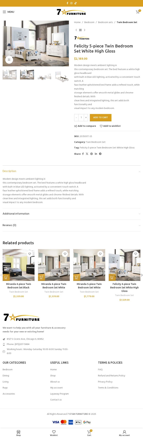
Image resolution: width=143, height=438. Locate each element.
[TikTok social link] (75, 3)
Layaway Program (59, 394)
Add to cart (100, 117)
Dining (6, 376)
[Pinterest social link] (91, 154)
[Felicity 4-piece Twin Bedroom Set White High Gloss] (125, 265)
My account (56, 388)
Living (6, 382)
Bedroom (89, 22)
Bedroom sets (105, 22)
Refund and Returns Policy (111, 376)
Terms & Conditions (108, 388)
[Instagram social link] (71, 3)
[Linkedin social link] (96, 154)
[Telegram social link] (100, 154)
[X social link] (87, 154)
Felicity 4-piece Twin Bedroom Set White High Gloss (124, 287)
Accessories (9, 394)
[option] (36, 63)
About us (55, 382)
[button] (6, 43)
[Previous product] (76, 30)
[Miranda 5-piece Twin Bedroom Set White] (89, 265)
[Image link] (22, 317)
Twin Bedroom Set (127, 22)
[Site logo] (71, 12)
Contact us (56, 400)
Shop (53, 376)
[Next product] (84, 30)
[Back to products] (80, 30)
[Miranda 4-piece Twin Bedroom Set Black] (19, 265)
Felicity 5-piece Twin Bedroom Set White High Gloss (107, 148)
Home (77, 22)
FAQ (100, 369)
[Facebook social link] (67, 3)
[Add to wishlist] (30, 254)
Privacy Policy (105, 382)
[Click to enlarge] (9, 60)
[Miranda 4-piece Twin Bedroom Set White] (54, 265)
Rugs (5, 388)
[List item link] (36, 344)
